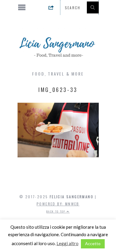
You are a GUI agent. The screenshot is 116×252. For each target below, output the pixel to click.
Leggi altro (68, 243)
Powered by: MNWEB (58, 203)
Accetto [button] (93, 243)
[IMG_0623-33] (58, 155)
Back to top (56, 211)
